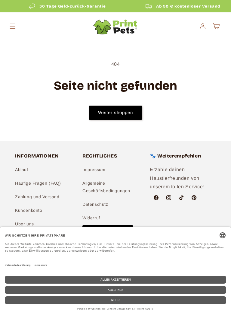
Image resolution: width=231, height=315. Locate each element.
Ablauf (21, 169)
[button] (12, 26)
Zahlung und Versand (37, 196)
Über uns (24, 223)
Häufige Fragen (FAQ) (38, 183)
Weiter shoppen (115, 112)
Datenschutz (95, 204)
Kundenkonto (28, 210)
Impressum (93, 169)
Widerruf (91, 217)
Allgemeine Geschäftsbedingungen (106, 187)
